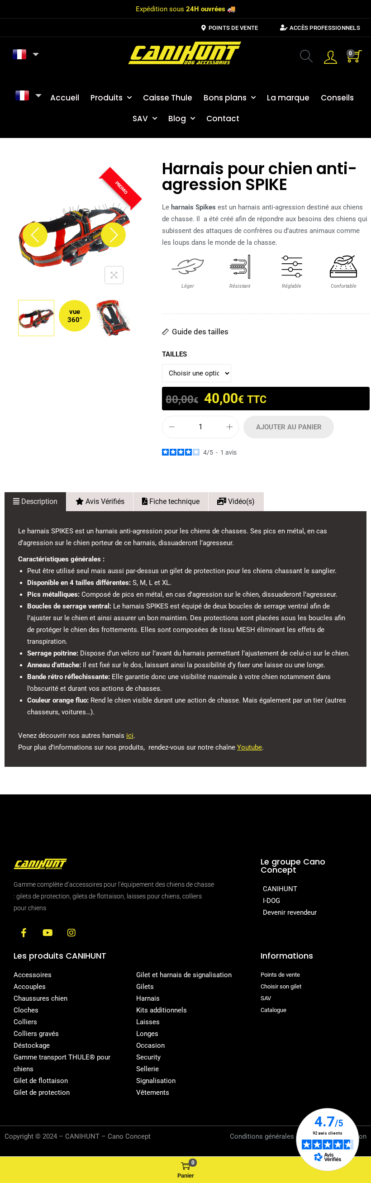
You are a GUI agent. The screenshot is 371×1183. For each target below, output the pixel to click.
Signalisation (156, 1081)
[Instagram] (71, 933)
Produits (106, 97)
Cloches (26, 1010)
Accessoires (33, 975)
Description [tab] (38, 501)
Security (148, 1057)
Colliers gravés (36, 1034)
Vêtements (152, 1092)
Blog (177, 118)
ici (129, 736)
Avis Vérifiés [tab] (104, 501)
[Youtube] (47, 933)
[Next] (113, 235)
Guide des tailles (200, 331)
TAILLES (174, 354)
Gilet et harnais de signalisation (184, 975)
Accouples (30, 987)
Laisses (148, 1022)
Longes (147, 1034)
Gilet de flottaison (41, 1081)
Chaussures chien (40, 998)
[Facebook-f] (23, 933)
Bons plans (225, 97)
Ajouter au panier (289, 427)
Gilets (145, 987)
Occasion (150, 1045)
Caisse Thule (167, 97)
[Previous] (35, 235)
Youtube (249, 747)
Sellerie (147, 1069)
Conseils (337, 97)
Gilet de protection (42, 1092)
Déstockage (32, 1045)
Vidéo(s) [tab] (240, 501)
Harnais (148, 998)
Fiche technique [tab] (173, 501)
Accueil (64, 97)
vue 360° (74, 316)
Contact (222, 118)
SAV (140, 118)
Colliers (25, 1022)
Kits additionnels (161, 1010)
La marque (288, 97)
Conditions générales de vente (275, 1136)
